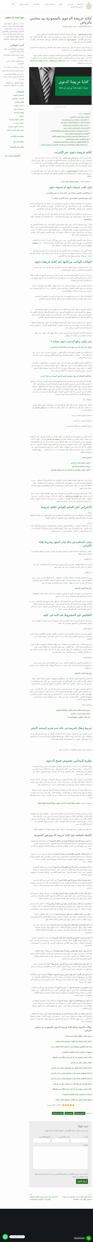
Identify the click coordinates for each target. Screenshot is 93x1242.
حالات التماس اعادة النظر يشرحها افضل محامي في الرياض (71, 1068)
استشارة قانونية (18, 95)
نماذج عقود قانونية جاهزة (15, 130)
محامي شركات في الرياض (81, 466)
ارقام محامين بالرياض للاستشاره (13, 70)
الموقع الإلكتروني (44, 1137)
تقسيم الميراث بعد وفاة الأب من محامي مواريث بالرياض (72, 1084)
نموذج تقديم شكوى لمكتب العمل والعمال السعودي (73, 710)
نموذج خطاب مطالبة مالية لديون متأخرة (78, 1036)
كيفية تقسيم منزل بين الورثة (80, 713)
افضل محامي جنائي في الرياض (81, 1062)
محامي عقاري (24, 4)
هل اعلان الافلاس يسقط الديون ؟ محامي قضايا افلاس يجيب (71, 1046)
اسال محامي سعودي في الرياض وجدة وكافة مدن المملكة (72, 1057)
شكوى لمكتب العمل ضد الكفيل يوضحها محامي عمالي (73, 1041)
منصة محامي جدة (55, 1222)
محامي (21, 116)
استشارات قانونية (79, 1113)
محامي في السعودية (17, 147)
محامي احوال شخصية (16, 119)
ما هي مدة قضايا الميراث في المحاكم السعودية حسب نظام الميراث (14, 76)
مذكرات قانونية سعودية (70, 26)
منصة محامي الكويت (53, 1229)
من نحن (70, 4)
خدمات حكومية (19, 105)
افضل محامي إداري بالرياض (80, 463)
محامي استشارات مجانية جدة (14, 67)
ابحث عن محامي (68, 158)
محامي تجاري (49, 4)
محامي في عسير (55, 1233)
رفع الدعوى (88, 219)
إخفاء (80, 113)
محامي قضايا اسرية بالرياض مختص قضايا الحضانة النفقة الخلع (59, 803)
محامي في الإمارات (17, 136)
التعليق (85, 1145)
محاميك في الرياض (54, 1225)
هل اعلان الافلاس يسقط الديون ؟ (78, 717)
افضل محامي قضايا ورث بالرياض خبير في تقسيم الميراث (70, 470)
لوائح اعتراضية (19, 112)
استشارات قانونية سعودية (52, 1212)
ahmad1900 (83, 26)
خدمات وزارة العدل (55, 60)
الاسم (85, 1137)
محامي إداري (68, 1113)
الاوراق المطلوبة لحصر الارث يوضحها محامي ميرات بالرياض (71, 1073)
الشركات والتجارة (18, 98)
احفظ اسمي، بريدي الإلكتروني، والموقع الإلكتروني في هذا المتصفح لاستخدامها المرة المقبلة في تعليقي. (61, 1175)
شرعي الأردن (56, 1219)
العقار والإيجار (19, 102)
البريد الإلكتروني (63, 1137)
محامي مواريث (19, 123)
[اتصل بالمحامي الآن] (88, 1238)
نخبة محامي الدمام (54, 1215)
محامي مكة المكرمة (54, 1236)
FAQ (13, 4)
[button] (5, 1236)
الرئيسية (80, 4)
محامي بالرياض (39, 407)
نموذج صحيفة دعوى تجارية (70, 181)
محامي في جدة (18, 141)
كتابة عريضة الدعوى (85, 34)
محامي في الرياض (76, 7)
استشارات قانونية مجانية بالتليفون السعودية (77, 1052)
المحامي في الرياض (72, 496)
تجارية (75, 940)
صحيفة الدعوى (72, 171)
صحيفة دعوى (71, 39)
